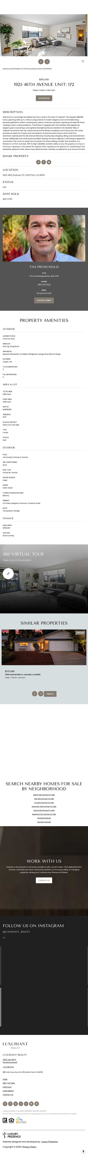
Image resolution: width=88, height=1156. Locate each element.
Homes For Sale (48, 795)
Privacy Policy (29, 1146)
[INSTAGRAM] (10, 1103)
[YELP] (21, 1103)
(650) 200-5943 (44, 284)
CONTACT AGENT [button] (44, 300)
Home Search (8, 1091)
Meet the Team (9, 1083)
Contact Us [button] (44, 880)
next (47, 61)
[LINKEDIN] (15, 1103)
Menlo (35, 795)
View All (50, 694)
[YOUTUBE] (31, 1103)
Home (5, 1079)
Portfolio (7, 1087)
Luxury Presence (49, 1141)
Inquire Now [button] (44, 98)
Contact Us (8, 1095)
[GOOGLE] (36, 1103)
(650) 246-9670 (9, 1060)
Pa (39, 795)
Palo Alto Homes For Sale (44, 799)
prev (41, 61)
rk (41, 795)
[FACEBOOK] (5, 1103)
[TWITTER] (26, 1103)
